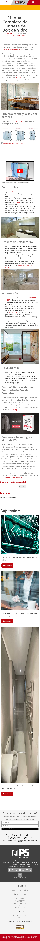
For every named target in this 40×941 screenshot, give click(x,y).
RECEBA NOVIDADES (9, 829)
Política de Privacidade (20, 904)
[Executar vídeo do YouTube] (20, 171)
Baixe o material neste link (12, 49)
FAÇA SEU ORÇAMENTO (20, 915)
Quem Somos (20, 898)
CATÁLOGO (20, 917)
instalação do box (16, 192)
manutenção (12, 312)
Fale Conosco (20, 907)
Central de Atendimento (20, 890)
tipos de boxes (17, 121)
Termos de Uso (20, 900)
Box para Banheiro (18, 35)
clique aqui (14, 409)
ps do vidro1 (9, 33)
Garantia (20, 902)
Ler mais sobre (7, 565)
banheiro (18, 77)
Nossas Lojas (20, 905)
